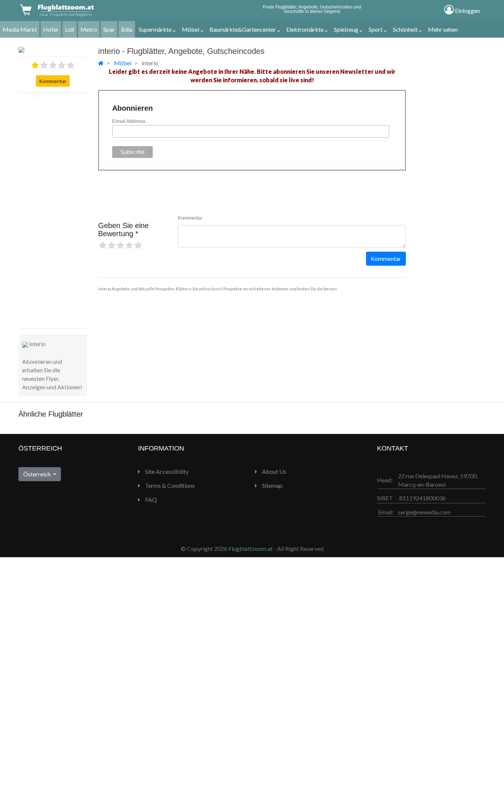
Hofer (51, 29)
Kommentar (52, 81)
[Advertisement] (47, 209)
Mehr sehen (443, 29)
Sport (376, 29)
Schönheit (405, 29)
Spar (109, 29)
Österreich (37, 473)
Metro (88, 29)
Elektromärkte (305, 29)
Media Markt (20, 29)
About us (273, 471)
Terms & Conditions (169, 485)
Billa (126, 29)
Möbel (190, 29)
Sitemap (272, 485)
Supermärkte (155, 29)
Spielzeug (346, 29)
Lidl (69, 29)
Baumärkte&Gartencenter (243, 29)
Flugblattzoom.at (250, 548)
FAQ (150, 499)
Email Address (128, 121)
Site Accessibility (166, 471)
